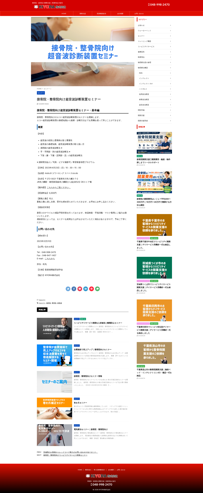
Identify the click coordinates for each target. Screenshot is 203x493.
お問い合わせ (139, 13)
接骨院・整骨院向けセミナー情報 (88, 376)
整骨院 (54, 303)
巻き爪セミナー (80, 403)
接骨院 (48, 303)
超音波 (59, 303)
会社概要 (120, 13)
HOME (64, 13)
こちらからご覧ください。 (59, 187)
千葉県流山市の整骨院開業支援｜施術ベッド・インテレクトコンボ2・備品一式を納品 (154, 372)
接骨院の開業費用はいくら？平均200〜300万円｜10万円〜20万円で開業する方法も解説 (154, 202)
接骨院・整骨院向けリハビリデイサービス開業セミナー (65, 455)
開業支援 (83, 13)
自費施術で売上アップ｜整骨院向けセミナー (92, 349)
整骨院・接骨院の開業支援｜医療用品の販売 (101, 481)
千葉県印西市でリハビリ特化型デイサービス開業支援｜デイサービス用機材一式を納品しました (154, 330)
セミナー (42, 300)
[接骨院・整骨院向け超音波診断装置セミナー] (85, 288)
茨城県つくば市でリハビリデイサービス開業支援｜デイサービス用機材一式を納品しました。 (154, 287)
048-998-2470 (160, 4)
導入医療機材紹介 (99, 470)
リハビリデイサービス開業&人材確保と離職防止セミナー (98, 323)
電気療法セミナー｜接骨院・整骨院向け (91, 429)
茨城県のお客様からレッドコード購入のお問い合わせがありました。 (70, 452)
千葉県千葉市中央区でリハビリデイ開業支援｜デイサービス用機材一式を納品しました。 (154, 244)
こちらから (50, 258)
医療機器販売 (101, 13)
